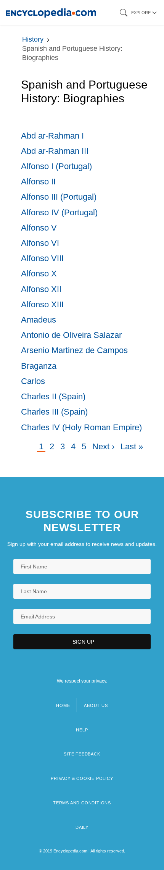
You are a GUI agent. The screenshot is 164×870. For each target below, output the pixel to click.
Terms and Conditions (82, 803)
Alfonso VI (40, 243)
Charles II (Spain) (53, 396)
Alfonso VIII (42, 258)
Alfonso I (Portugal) (56, 166)
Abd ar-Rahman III (54, 151)
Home (63, 705)
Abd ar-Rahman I (52, 135)
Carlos (33, 381)
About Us (96, 705)
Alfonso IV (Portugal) (59, 212)
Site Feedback (82, 754)
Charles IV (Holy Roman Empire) (81, 427)
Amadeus (38, 319)
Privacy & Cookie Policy (82, 778)
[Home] (51, 12)
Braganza (38, 366)
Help (82, 730)
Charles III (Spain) (54, 411)
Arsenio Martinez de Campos (74, 350)
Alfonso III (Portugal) (58, 197)
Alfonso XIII (42, 304)
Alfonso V (39, 227)
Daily (82, 827)
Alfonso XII (41, 289)
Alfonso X (39, 273)
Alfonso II (38, 181)
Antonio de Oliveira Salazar (71, 335)
